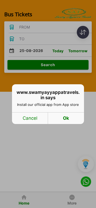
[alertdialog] (48, 104)
